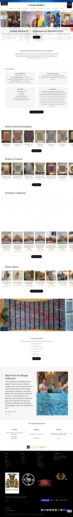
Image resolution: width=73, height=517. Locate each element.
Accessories (23, 456)
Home (6, 456)
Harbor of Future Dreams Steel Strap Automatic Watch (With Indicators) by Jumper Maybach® (6, 247)
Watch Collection (36, 256)
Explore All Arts (36, 150)
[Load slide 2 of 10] (30, 42)
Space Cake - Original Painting (40, 145)
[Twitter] (72, 26)
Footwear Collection (36, 220)
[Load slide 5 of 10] (35, 42)
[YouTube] (72, 28)
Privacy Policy (40, 462)
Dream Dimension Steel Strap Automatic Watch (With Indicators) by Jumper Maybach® (62, 247)
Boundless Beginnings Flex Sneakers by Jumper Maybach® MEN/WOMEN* (40, 212)
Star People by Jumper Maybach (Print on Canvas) (17, 177)
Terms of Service (41, 466)
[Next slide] (47, 42)
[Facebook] (72, 21)
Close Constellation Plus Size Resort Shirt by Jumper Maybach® (6, 282)
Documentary (7, 464)
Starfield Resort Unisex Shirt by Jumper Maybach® (62, 282)
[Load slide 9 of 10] (42, 42)
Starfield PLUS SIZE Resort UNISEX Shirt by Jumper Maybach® (51, 282)
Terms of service (27, 514)
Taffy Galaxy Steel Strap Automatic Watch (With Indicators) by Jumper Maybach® (40, 247)
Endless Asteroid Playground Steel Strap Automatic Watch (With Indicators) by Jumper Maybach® (18, 247)
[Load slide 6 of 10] (37, 42)
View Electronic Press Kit (36, 112)
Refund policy (16, 514)
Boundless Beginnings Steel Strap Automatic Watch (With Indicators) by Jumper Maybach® (29, 247)
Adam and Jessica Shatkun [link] (10, 411)
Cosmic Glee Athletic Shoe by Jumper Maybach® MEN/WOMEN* (51, 212)
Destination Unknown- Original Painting (6, 145)
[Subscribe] (24, 500)
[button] (6, 5)
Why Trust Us (40, 458)
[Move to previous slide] (1, 434)
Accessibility (40, 456)
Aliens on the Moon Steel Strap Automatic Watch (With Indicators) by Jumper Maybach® (51, 247)
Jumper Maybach (10, 514)
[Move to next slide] (71, 434)
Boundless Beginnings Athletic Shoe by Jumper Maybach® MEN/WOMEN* (28, 212)
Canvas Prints (37, 184)
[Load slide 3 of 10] (32, 42)
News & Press (7, 462)
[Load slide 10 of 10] (44, 42)
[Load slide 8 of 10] (41, 42)
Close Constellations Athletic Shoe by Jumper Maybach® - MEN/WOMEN (6, 212)
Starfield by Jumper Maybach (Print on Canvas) (29, 177)
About (6, 458)
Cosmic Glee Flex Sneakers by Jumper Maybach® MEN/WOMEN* (62, 212)
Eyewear (23, 462)
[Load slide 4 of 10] (34, 42)
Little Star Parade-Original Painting (17, 145)
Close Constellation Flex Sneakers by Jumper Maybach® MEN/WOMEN (17, 212)
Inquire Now (36, 358)
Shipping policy (33, 514)
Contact (6, 466)
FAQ (38, 460)
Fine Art (6, 460)
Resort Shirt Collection (36, 291)
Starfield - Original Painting (51, 145)
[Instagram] (72, 23)
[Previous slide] (26, 42)
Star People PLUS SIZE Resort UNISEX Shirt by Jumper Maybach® (29, 282)
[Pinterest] (72, 30)
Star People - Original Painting (62, 145)
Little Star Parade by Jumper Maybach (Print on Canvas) (62, 177)
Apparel (22, 458)
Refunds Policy (40, 464)
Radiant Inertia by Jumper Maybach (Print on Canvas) (51, 177)
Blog (6, 468)
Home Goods (23, 460)
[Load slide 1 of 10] (29, 42)
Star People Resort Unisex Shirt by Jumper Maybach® (40, 282)
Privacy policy (22, 514)
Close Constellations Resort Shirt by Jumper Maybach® (18, 282)
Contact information (40, 514)
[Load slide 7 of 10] (39, 42)
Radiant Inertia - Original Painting (28, 145)
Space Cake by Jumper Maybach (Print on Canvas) (40, 177)
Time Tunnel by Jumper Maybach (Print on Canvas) (6, 177)
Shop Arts (36, 37)
